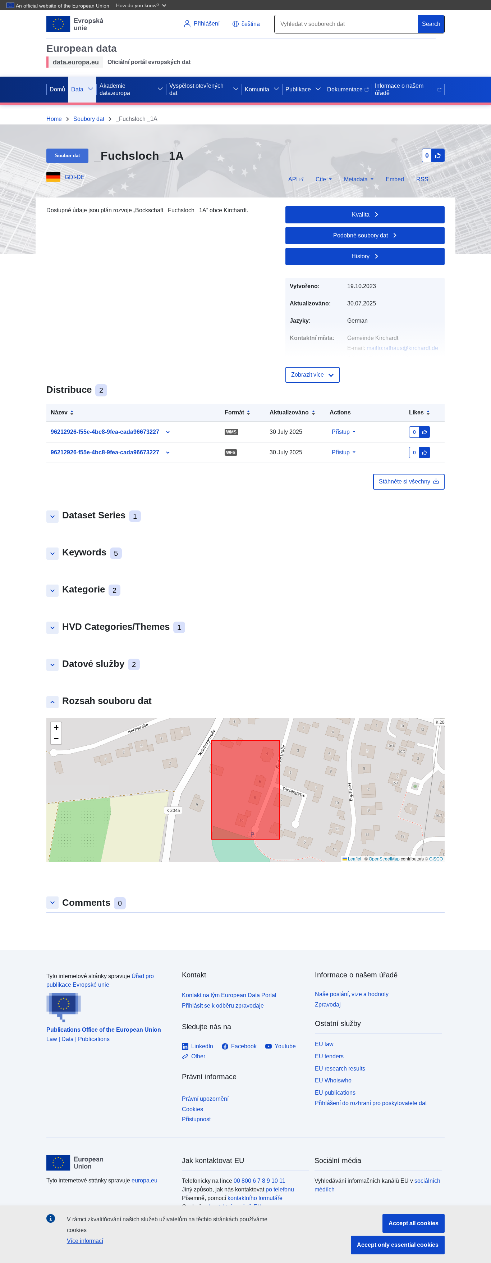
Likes (416, 412)
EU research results (340, 1069)
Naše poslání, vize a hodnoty (352, 994)
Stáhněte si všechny (404, 481)
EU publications (335, 1093)
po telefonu (280, 1189)
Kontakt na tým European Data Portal (229, 995)
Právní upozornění (205, 1099)
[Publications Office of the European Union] (109, 1005)
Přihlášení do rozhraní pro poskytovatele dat (371, 1103)
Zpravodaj (328, 1004)
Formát (234, 412)
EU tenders (329, 1056)
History (361, 256)
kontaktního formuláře (255, 1198)
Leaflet (354, 858)
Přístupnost (196, 1119)
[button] (142, 5)
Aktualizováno (289, 412)
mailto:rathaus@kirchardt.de (402, 348)
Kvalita (361, 215)
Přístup (341, 432)
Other (198, 1056)
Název (59, 412)
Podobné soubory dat (360, 235)
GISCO (436, 858)
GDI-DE (75, 177)
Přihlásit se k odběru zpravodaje (223, 1006)
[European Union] (110, 1163)
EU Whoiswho (333, 1080)
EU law (324, 1044)
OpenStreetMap (384, 858)
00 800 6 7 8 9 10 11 (259, 1181)
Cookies (192, 1109)
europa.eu (144, 1180)
